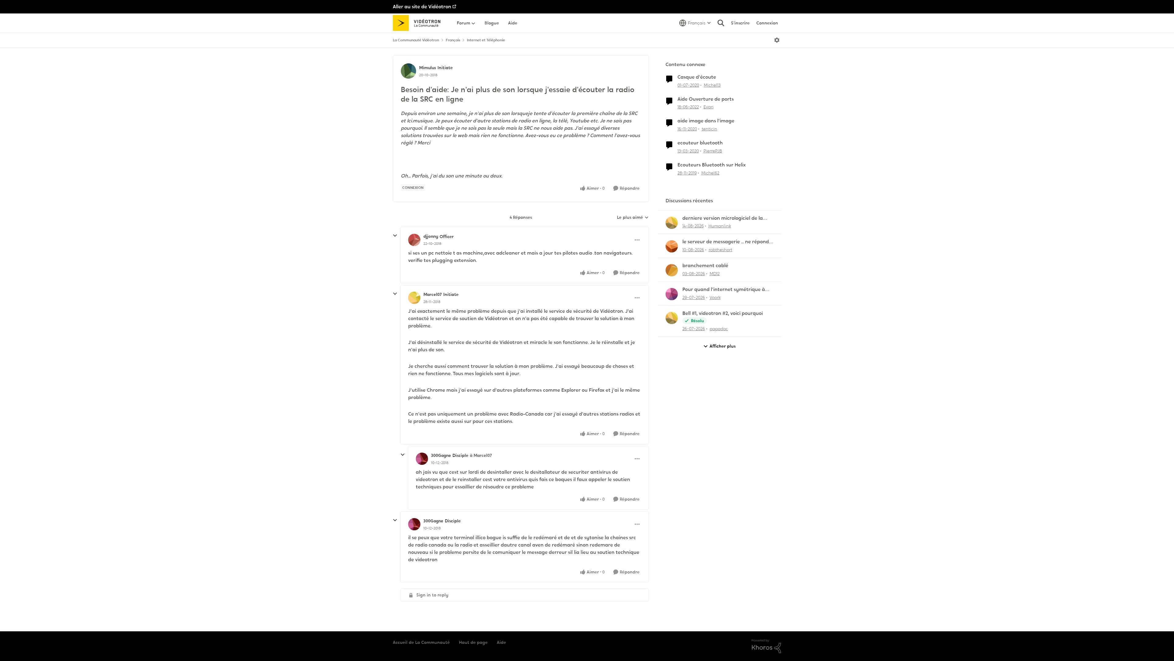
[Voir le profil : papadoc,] (672, 318)
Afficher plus (723, 346)
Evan (708, 107)
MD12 (715, 273)
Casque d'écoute (696, 77)
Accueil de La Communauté (421, 642)
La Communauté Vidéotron (416, 40)
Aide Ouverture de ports (705, 99)
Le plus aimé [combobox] (633, 218)
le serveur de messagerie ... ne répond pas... (725, 242)
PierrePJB (712, 151)
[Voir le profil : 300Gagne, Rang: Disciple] (422, 459)
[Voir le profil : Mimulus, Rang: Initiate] (408, 71)
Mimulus (427, 67)
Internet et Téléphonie (486, 40)
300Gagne (441, 455)
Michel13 (712, 85)
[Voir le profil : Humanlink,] (672, 223)
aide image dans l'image (705, 121)
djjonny (430, 236)
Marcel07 (432, 294)
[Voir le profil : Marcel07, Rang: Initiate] (414, 298)
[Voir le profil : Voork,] (672, 294)
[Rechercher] (721, 23)
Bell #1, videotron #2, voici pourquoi (722, 313)
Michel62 (710, 173)
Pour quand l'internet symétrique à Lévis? (723, 289)
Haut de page (473, 642)
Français (453, 40)
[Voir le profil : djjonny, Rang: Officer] (414, 240)
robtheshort (720, 249)
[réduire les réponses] (395, 235)
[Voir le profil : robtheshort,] (672, 246)
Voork (715, 297)
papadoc (719, 328)
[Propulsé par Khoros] (766, 646)
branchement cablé (705, 266)
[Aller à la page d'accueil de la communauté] (419, 23)
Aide (501, 642)
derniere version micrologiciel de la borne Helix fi (722, 218)
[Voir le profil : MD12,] (672, 270)
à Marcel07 (481, 455)
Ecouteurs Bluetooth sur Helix (711, 165)
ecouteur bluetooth (700, 143)
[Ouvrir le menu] (777, 40)
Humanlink (719, 226)
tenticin (709, 129)
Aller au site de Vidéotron (422, 6)
